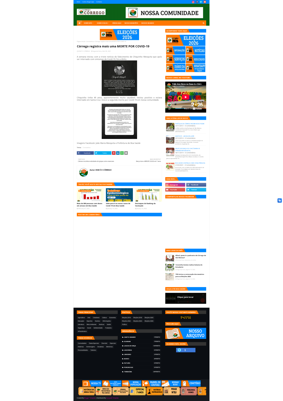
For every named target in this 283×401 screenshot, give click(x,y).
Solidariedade (98, 328)
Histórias (81, 347)
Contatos (99, 2)
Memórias (109, 347)
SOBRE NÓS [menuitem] (88, 23)
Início (78, 2)
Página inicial (81, 41)
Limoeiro (139, 354)
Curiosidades (82, 343)
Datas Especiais (94, 343)
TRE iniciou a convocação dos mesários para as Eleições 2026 (189, 275)
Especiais (113, 343)
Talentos (93, 350)
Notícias (101, 324)
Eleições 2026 (149, 321)
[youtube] (204, 1)
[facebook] (197, 1)
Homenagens (90, 347)
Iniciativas (101, 347)
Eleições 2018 (137, 318)
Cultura (104, 318)
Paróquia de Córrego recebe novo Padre (189, 124)
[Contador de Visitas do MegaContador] (185, 318)
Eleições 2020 (149, 318)
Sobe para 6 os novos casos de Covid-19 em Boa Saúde (118, 204)
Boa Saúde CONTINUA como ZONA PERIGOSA (190, 163)
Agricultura (81, 318)
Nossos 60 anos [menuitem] (147, 23)
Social (89, 328)
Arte (89, 318)
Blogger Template (89, 398)
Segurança (81, 328)
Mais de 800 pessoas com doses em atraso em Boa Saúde (89, 204)
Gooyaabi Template (112, 398)
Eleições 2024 (137, 321)
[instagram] (193, 1)
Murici (139, 359)
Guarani (139, 341)
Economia (112, 318)
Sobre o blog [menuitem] (102, 23)
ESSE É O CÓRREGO (84, 51)
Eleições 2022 (126, 321)
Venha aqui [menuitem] (116, 23)
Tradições (108, 328)
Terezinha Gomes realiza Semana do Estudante (188, 266)
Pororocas (139, 367)
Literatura (81, 324)
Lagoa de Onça (139, 346)
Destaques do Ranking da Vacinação (145, 204)
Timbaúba (139, 372)
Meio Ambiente (91, 324)
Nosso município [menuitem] (131, 23)
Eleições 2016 (126, 318)
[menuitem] (79, 23)
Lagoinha (139, 350)
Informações (107, 321)
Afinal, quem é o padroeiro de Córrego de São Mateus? (190, 256)
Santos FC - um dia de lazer (184, 136)
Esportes (89, 321)
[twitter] (201, 1)
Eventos (97, 321)
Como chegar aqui (88, 2)
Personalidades (83, 350)
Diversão (104, 343)
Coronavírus (90, 41)
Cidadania (96, 318)
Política (124, 324)
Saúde (109, 324)
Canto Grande (139, 337)
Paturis (139, 363)
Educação (81, 321)
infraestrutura (82, 331)
